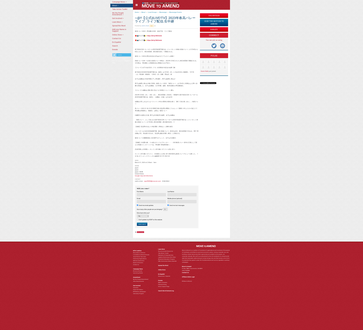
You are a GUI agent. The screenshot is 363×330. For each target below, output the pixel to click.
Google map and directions (144, 176)
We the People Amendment (118, 14)
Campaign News (119, 2)
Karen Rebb (204, 71)
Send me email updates (146, 205)
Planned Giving (162, 284)
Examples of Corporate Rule (165, 255)
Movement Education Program (166, 259)
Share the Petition (138, 289)
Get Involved (117, 18)
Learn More (117, 22)
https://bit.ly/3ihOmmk (154, 36)
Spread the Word (118, 26)
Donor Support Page (163, 286)
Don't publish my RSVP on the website (150, 219)
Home (137, 12)
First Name (140, 191)
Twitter (119, 55)
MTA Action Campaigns (139, 291)
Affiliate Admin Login (188, 277)
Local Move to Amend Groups (141, 254)
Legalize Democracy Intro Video (167, 257)
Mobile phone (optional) (175, 198)
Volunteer (214, 15)
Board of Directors (138, 262)
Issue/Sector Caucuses (139, 256)
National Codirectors (138, 260)
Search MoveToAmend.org (166, 290)
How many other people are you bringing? (149, 209)
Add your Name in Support (119, 30)
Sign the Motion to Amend (214, 22)
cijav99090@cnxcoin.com (152, 181)
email (124, 59)
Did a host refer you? (143, 213)
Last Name (171, 191)
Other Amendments (138, 281)
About (114, 6)
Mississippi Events (175, 12)
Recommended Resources (165, 251)
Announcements (137, 271)
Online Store (117, 35)
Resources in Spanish (164, 276)
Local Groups (152, 12)
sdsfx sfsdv (145, 25)
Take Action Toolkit (119, 9)
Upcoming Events (138, 273)
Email (138, 198)
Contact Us (116, 38)
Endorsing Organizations (140, 258)
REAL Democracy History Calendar (167, 261)
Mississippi (163, 12)
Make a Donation (162, 282)
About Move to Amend (139, 252)
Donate (115, 50)
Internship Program (138, 293)
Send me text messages (177, 205)
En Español (116, 42)
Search (115, 46)
